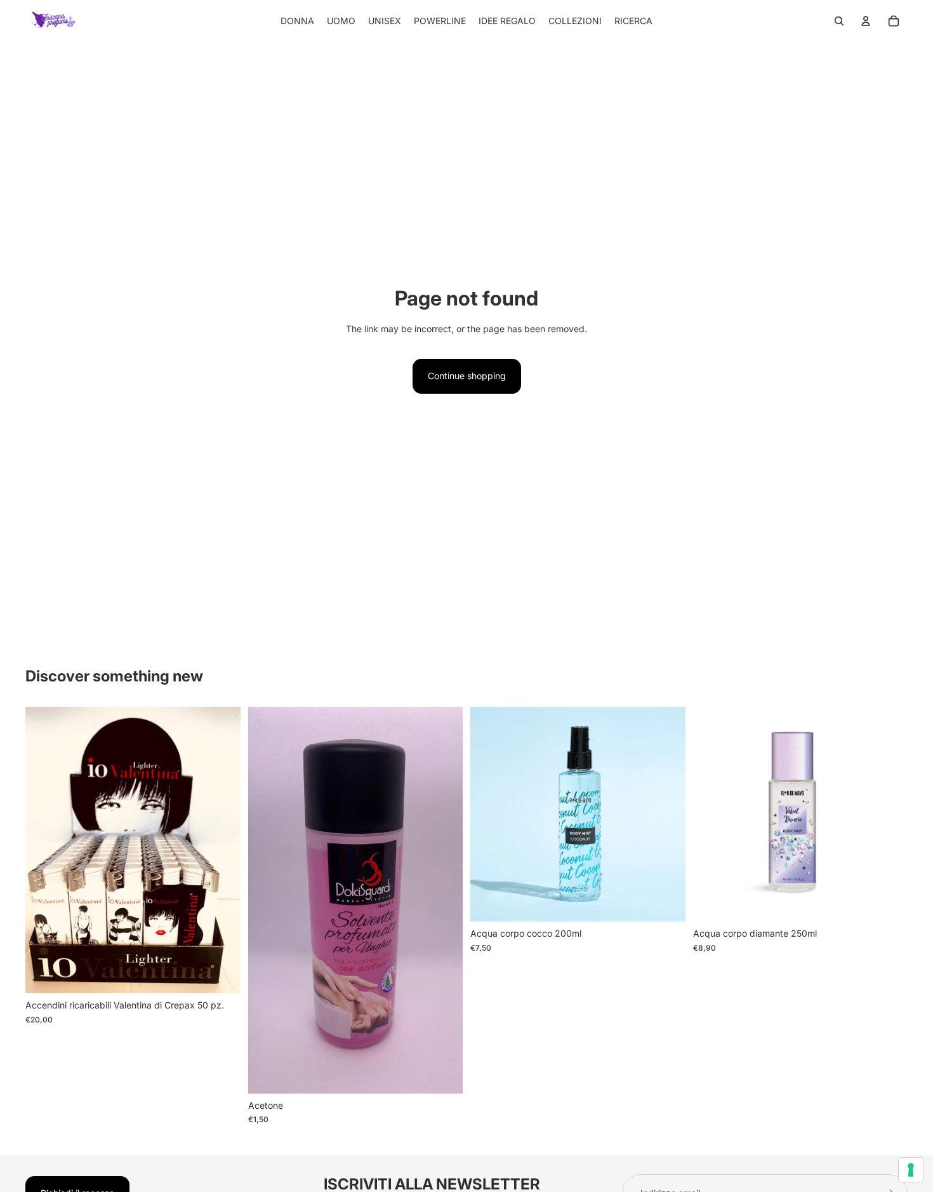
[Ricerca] (839, 21)
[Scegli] (220, 973)
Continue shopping (467, 375)
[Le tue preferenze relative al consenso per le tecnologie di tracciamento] (911, 1170)
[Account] (866, 21)
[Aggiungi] (443, 1073)
